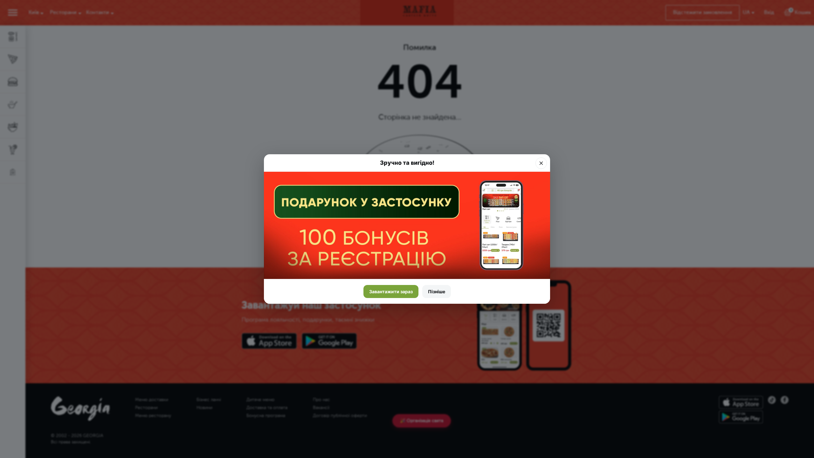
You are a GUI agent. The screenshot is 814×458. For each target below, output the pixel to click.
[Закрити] (541, 163)
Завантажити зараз (391, 291)
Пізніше (436, 291)
